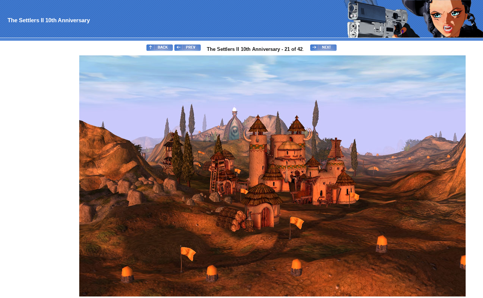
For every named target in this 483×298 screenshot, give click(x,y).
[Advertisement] (31, 168)
